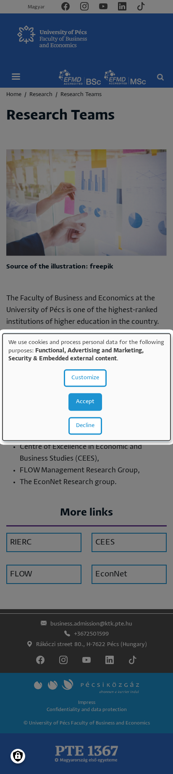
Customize (85, 377)
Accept (85, 401)
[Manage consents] (17, 756)
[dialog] (86, 387)
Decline (85, 425)
